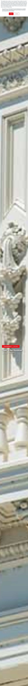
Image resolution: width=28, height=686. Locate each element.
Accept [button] (11, 13)
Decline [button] (16, 13)
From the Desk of (7, 346)
